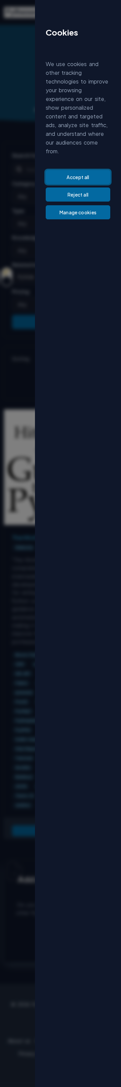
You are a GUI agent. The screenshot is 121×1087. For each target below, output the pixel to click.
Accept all (78, 177)
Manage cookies (78, 212)
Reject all (78, 195)
